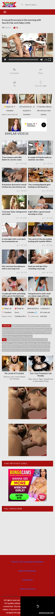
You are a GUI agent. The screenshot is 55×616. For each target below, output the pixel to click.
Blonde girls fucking (29, 326)
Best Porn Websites (27, 570)
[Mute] (41, 59)
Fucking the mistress (16, 340)
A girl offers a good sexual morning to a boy (39, 213)
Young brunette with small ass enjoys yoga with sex (39, 294)
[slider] (23, 59)
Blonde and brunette (11, 346)
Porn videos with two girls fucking (35, 343)
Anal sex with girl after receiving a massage (37, 267)
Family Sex (45, 346)
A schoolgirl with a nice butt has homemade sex (14, 240)
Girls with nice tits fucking (36, 340)
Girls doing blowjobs (37, 329)
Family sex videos (20, 329)
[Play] (5, 59)
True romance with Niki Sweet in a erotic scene (12, 158)
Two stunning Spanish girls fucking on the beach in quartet (39, 186)
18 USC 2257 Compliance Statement (27, 561)
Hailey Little (25, 333)
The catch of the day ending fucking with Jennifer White (40, 240)
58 (17, 27)
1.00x (46, 60)
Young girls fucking (24, 336)
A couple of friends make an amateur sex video (39, 158)
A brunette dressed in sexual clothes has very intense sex (14, 185)
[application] (27, 47)
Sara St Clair (36, 333)
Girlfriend (16, 343)
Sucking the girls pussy (40, 350)
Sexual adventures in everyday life (16, 350)
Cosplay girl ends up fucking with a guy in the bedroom (13, 294)
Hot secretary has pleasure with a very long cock (13, 267)
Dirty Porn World (27, 589)
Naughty (6, 343)
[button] (27, 47)
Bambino (15, 326)
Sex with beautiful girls (30, 346)
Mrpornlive (27, 580)
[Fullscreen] (49, 59)
